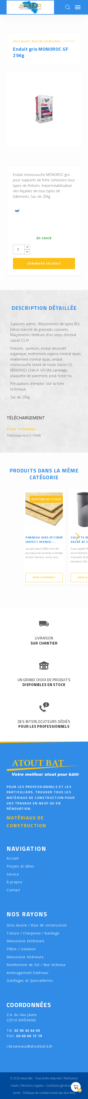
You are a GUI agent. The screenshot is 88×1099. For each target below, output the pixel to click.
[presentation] (10, 536)
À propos (14, 882)
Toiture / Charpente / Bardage (33, 933)
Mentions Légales (32, 1085)
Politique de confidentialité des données (49, 1093)
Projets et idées (20, 866)
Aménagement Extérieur (28, 972)
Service (13, 874)
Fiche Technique (21, 429)
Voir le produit (44, 577)
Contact (13, 890)
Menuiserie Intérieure (25, 957)
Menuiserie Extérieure (25, 941)
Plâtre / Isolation (21, 949)
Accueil (13, 858)
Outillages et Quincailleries (30, 980)
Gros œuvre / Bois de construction (37, 41)
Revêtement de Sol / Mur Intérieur (36, 964)
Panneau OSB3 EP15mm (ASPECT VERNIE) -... (44, 539)
